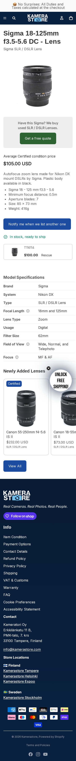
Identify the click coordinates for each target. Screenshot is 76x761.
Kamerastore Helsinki (20, 676)
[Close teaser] (48, 368)
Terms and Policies (38, 745)
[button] (61, 380)
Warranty (10, 587)
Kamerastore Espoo (19, 681)
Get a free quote (38, 138)
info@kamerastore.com (22, 649)
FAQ (6, 595)
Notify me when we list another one (37, 224)
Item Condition (14, 537)
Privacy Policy (14, 566)
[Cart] (71, 18)
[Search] (14, 18)
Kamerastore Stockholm (22, 697)
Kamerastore (30, 736)
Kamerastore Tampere (21, 671)
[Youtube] (45, 754)
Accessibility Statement (21, 609)
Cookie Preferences (19, 602)
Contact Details (15, 551)
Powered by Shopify (51, 736)
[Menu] (5, 18)
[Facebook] (30, 754)
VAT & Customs (15, 580)
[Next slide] (68, 416)
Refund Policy (14, 558)
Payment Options (17, 544)
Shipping (10, 573)
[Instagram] (38, 754)
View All (14, 466)
